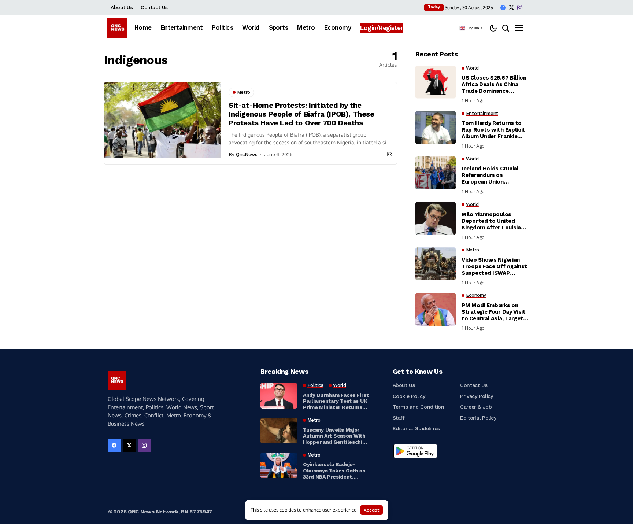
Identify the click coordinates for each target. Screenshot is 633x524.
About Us (122, 7)
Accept (371, 510)
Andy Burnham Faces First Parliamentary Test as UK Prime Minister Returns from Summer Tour (336, 401)
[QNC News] (117, 28)
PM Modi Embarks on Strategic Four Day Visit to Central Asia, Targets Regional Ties (494, 312)
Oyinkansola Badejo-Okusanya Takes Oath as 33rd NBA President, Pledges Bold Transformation (334, 470)
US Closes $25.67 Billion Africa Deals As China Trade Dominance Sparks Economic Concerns (494, 84)
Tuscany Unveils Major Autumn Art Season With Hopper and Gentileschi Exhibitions (334, 436)
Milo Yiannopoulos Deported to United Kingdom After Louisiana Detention (494, 221)
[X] (511, 7)
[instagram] (519, 7)
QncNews (246, 154)
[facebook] (503, 7)
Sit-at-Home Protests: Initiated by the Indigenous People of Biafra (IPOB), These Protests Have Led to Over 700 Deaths (301, 114)
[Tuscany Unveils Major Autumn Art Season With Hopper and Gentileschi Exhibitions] (278, 430)
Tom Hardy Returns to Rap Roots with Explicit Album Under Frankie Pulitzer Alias (493, 130)
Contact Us (154, 7)
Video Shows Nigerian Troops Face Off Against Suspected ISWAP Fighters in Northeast (494, 266)
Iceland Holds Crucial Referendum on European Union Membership (490, 175)
